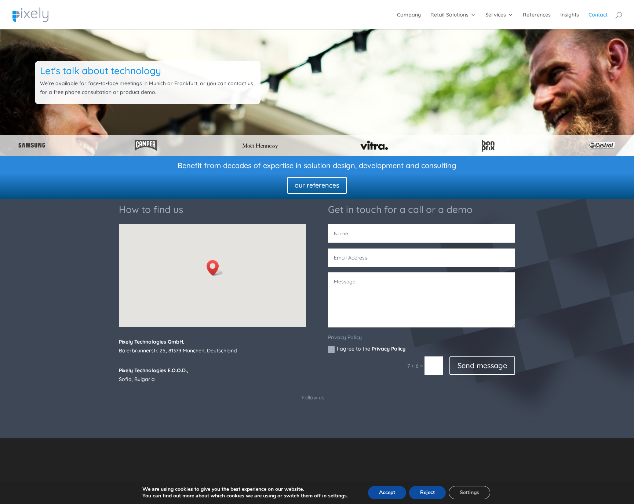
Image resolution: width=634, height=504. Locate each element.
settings (337, 496)
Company (409, 15)
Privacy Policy (388, 348)
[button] (215, 268)
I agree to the (371, 348)
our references (317, 185)
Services (495, 15)
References (537, 15)
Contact (598, 15)
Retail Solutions (449, 15)
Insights (569, 15)
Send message (482, 365)
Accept (387, 492)
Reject (427, 492)
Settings (469, 492)
